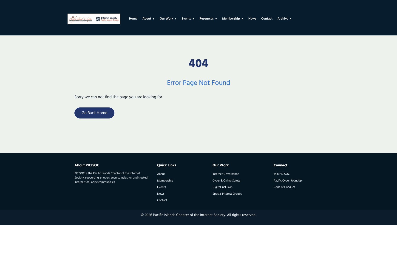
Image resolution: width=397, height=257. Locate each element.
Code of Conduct (284, 187)
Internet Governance (226, 174)
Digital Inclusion (223, 187)
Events (161, 187)
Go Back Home (94, 113)
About (161, 174)
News (160, 193)
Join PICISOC (282, 174)
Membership (165, 180)
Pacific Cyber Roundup (288, 180)
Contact (162, 200)
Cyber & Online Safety (226, 180)
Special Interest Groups (227, 193)
